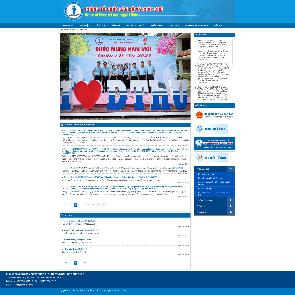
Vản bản (116, 26)
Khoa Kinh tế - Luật (206, 174)
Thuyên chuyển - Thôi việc (79, 221)
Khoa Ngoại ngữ (205, 189)
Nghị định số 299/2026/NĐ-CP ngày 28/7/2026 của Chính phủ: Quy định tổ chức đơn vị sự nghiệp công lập (110, 177)
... (96, 205)
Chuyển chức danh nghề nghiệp (81, 230)
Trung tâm (201, 212)
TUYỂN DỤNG (156, 26)
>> (104, 205)
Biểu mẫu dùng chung (77, 240)
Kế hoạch (101, 26)
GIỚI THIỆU (84, 26)
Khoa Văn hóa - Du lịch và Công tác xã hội (214, 194)
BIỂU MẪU (218, 26)
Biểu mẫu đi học (75, 249)
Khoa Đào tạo (203, 169)
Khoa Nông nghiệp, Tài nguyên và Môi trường (214, 183)
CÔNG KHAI (174, 26)
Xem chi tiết (182, 145)
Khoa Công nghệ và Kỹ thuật (210, 178)
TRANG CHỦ (67, 26)
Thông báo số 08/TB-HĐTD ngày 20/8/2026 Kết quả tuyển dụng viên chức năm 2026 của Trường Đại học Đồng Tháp (212, 44)
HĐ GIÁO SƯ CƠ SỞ (135, 26)
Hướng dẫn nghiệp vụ (196, 26)
